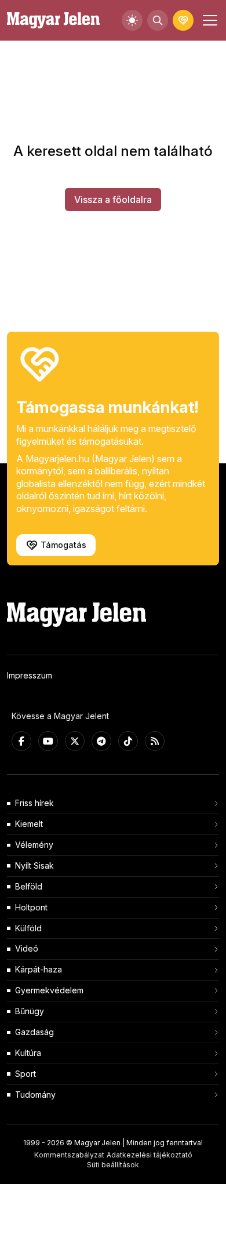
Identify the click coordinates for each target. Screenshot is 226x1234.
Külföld (28, 928)
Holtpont (31, 907)
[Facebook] (21, 741)
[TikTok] (128, 741)
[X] (75, 741)
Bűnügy (29, 1011)
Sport (25, 1074)
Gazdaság (34, 1032)
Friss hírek (34, 803)
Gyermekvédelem (49, 990)
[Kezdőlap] (53, 20)
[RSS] (155, 741)
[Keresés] (157, 20)
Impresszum (29, 675)
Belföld (28, 886)
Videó (26, 948)
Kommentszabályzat (69, 1154)
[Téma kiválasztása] (132, 20)
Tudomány (35, 1094)
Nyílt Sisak (34, 865)
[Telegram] (101, 741)
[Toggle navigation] (208, 20)
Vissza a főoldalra (113, 199)
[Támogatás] (183, 20)
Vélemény (34, 845)
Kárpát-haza (38, 969)
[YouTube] (48, 741)
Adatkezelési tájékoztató (149, 1154)
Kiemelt (29, 824)
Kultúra (28, 1053)
